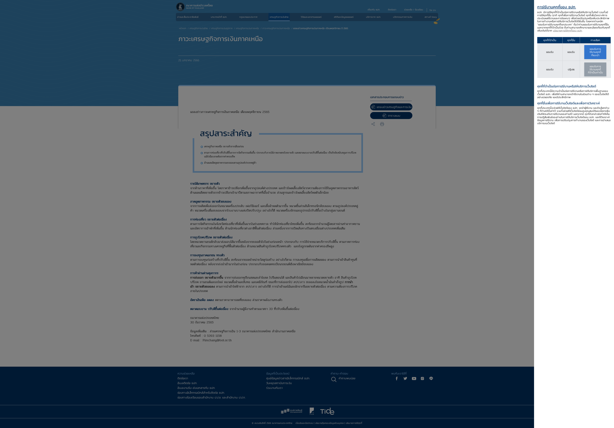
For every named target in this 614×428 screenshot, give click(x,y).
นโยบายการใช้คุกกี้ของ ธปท (567, 30)
